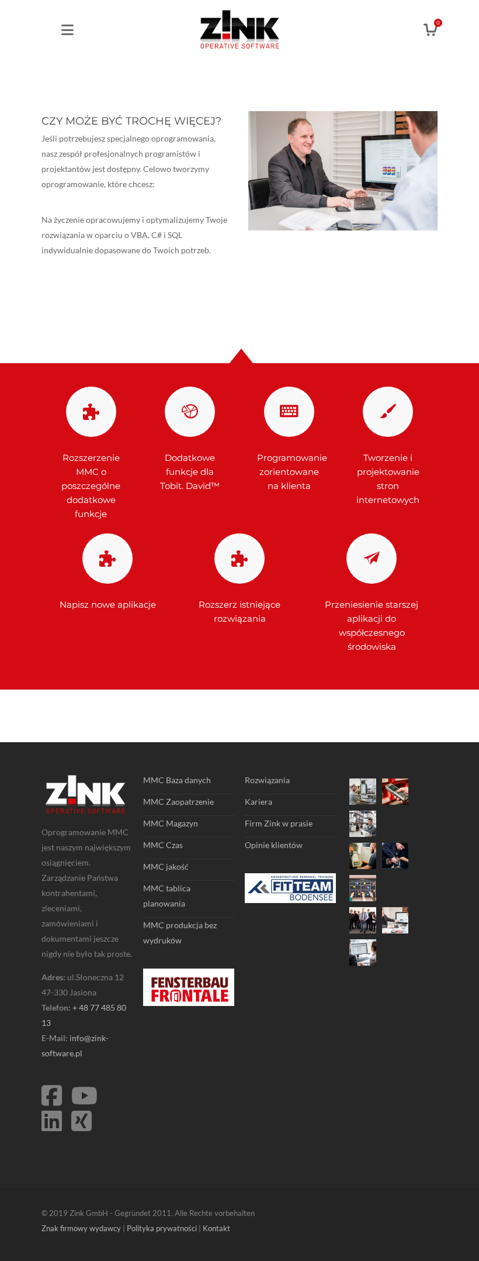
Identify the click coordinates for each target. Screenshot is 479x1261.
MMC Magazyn (170, 823)
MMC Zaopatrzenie (178, 802)
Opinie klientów (274, 845)
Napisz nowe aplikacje (108, 604)
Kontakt (216, 1228)
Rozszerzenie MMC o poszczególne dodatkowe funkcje (90, 485)
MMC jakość (166, 866)
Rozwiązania (267, 780)
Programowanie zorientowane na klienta (292, 471)
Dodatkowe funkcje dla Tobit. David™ (190, 471)
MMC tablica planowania (166, 895)
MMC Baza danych (177, 780)
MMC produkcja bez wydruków (180, 932)
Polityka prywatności (162, 1228)
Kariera (258, 802)
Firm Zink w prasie (279, 823)
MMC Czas (163, 845)
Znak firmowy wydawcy (81, 1228)
